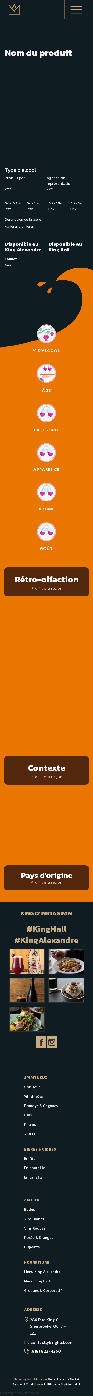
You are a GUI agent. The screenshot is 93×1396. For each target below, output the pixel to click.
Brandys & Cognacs (41, 1105)
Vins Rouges (34, 1228)
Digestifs (32, 1247)
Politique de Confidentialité (62, 1384)
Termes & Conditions (27, 1384)
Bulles (29, 1209)
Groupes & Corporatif (43, 1290)
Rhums (30, 1124)
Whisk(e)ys (33, 1096)
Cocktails (32, 1087)
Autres (29, 1134)
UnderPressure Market (63, 1379)
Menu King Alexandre (42, 1271)
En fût (29, 1158)
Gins (28, 1115)
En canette (33, 1177)
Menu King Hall (37, 1281)
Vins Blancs (34, 1219)
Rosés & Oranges (38, 1237)
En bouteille (34, 1167)
